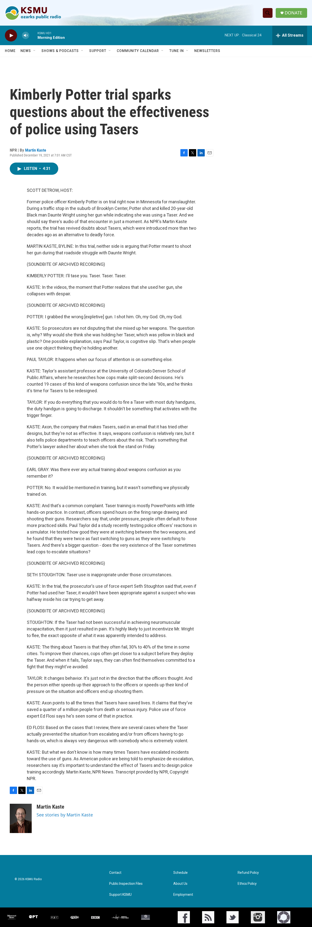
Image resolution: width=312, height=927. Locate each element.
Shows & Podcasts (60, 51)
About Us (180, 884)
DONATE (293, 12)
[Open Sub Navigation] (35, 51)
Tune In (176, 51)
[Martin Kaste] (21, 818)
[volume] (25, 35)
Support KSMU (120, 894)
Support (97, 51)
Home (10, 51)
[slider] (33, 35)
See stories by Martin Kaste (65, 815)
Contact (115, 873)
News (25, 51)
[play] (11, 35)
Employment (183, 894)
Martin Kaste (35, 150)
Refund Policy (248, 873)
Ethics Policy (247, 884)
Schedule (180, 873)
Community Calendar (138, 51)
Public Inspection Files (126, 884)
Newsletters (207, 51)
